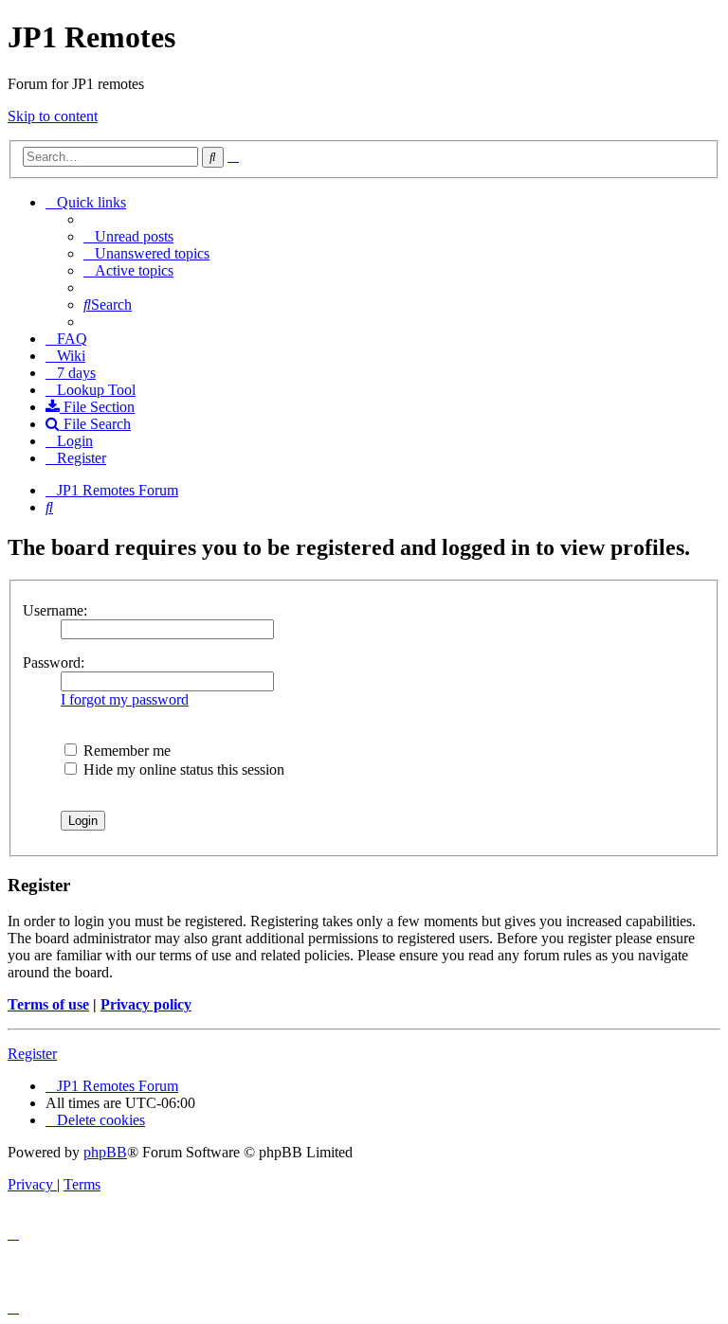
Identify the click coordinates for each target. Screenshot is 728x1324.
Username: (55, 610)
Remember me (125, 751)
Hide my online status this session (182, 769)
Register (32, 1054)
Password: (53, 662)
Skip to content (53, 116)
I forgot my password (125, 699)
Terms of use (48, 1004)
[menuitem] (128, 236)
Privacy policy (145, 1004)
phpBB (105, 1152)
